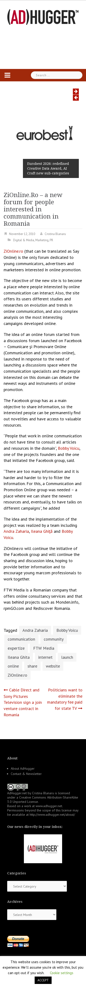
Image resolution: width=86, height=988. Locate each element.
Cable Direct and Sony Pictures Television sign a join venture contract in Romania (23, 702)
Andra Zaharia (16, 531)
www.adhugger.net (49, 806)
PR (51, 240)
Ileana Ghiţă (42, 531)
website (53, 666)
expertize (16, 648)
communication (21, 639)
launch (67, 657)
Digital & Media (23, 240)
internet (45, 657)
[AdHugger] (43, 16)
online (13, 666)
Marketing (41, 240)
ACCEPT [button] (43, 980)
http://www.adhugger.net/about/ (52, 814)
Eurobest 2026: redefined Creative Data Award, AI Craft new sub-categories (48, 168)
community (54, 639)
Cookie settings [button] (61, 973)
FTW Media (43, 648)
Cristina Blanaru (55, 234)
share (32, 666)
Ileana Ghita (19, 657)
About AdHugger (23, 768)
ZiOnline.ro (13, 251)
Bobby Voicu (68, 448)
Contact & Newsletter (26, 774)
